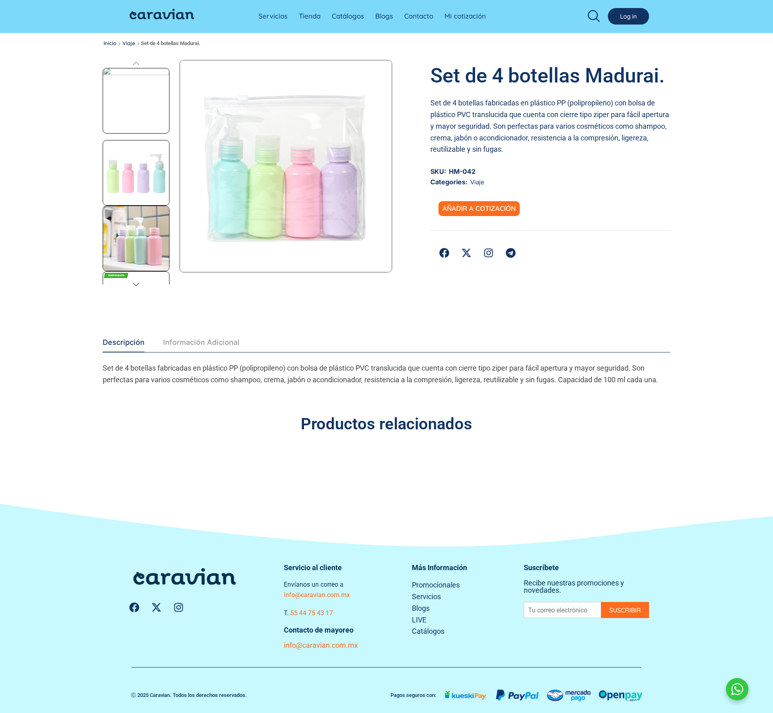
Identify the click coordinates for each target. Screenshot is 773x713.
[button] (594, 15)
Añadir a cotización (479, 208)
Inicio (109, 43)
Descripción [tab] (124, 342)
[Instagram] (178, 607)
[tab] (124, 344)
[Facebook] (134, 607)
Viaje (128, 43)
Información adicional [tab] (201, 342)
